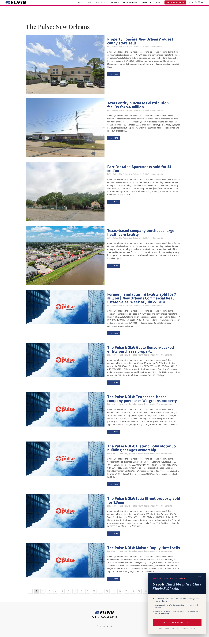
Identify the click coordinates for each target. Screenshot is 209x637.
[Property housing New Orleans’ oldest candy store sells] (65, 64)
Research (113, 355)
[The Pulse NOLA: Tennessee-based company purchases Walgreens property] (65, 409)
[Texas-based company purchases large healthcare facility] (65, 255)
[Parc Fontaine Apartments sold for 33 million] (65, 191)
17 (139, 591)
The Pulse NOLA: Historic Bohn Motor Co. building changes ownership (142, 448)
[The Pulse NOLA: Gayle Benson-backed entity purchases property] (65, 360)
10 (94, 591)
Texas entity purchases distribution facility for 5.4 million (138, 105)
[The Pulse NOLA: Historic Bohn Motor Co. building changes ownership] (65, 459)
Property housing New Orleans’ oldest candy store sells (140, 41)
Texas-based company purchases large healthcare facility (140, 232)
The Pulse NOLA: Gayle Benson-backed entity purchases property (140, 349)
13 (113, 591)
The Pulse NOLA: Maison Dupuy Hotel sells (143, 548)
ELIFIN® (146, 46)
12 (107, 591)
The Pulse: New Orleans (129, 46)
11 (101, 591)
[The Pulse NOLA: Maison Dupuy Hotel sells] (65, 560)
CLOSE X (200, 576)
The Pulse (113, 46)
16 (133, 591)
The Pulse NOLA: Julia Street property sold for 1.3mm (143, 500)
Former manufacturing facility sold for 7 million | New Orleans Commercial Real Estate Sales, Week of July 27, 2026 (141, 298)
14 (120, 591)
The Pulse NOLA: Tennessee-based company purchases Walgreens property (142, 399)
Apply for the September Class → (177, 622)
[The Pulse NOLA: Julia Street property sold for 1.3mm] (65, 511)
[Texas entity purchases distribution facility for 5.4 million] (65, 127)
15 (126, 591)
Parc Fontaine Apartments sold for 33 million (139, 169)
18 (145, 591)
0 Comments (157, 46)
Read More (114, 74)
